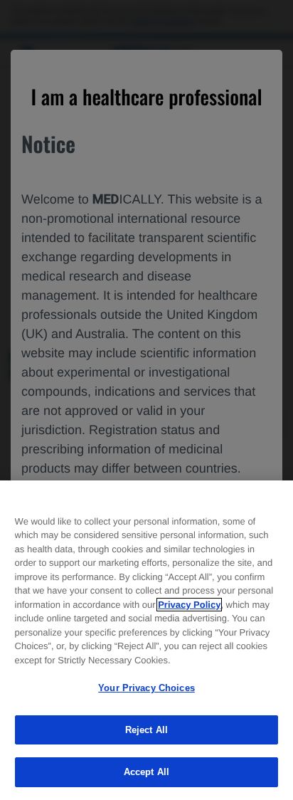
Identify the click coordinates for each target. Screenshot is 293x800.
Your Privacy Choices (146, 688)
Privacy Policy (189, 604)
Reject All (146, 730)
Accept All (146, 772)
